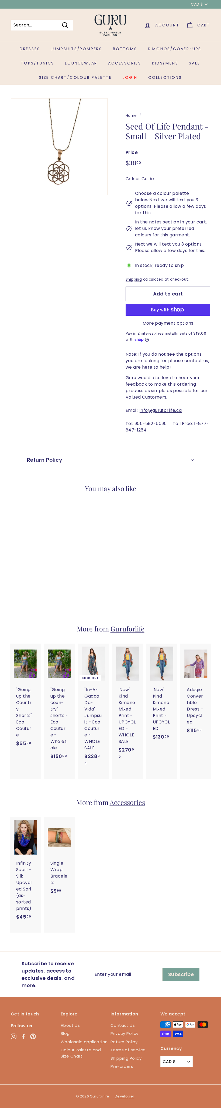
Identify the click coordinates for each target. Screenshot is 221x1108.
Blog (65, 1033)
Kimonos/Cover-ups (175, 49)
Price (132, 152)
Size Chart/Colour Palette (75, 77)
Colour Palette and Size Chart (81, 1053)
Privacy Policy (124, 1033)
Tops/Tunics (37, 63)
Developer (124, 1096)
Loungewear (81, 63)
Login (130, 77)
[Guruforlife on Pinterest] (33, 1036)
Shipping (134, 279)
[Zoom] (59, 146)
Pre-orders (121, 1066)
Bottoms (125, 49)
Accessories (124, 63)
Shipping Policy (125, 1058)
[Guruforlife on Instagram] (13, 1036)
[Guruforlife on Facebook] (23, 1036)
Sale (194, 63)
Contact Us (122, 1025)
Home (131, 115)
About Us (70, 1025)
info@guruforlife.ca (161, 410)
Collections (165, 77)
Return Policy (44, 460)
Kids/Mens (165, 63)
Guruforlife (127, 628)
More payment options (168, 323)
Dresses (30, 49)
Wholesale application (84, 1042)
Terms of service (128, 1050)
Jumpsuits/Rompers (76, 49)
